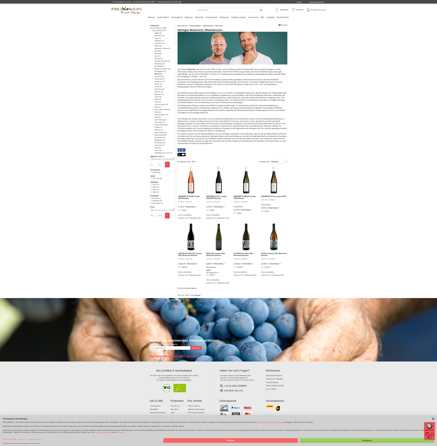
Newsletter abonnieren (317, 2)
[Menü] (433, 423)
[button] (181, 150)
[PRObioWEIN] (126, 10)
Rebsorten (199, 17)
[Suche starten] (261, 10)
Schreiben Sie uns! (233, 390)
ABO (262, 17)
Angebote (270, 17)
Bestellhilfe (154, 409)
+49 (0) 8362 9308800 (235, 386)
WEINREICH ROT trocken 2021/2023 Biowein (216, 197)
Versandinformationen (158, 412)
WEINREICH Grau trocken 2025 (273, 196)
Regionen (189, 17)
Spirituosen (224, 17)
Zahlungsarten (155, 406)
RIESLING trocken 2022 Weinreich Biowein (215, 254)
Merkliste (299, 10)
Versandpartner (275, 400)
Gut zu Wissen (271, 389)
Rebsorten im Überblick (274, 379)
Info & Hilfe (156, 400)
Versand (197, 295)
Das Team (174, 409)
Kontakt (299, 2)
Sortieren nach (264, 162)
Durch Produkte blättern (188, 288)
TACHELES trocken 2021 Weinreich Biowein (243, 254)
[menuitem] (151, 17)
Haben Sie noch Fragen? (235, 370)
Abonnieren (196, 348)
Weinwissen (273, 370)
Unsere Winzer (163, 17)
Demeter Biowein (272, 382)
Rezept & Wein (283, 17)
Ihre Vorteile (195, 400)
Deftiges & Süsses (238, 17)
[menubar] (218, 18)
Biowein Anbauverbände (275, 386)
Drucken (284, 25)
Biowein (151, 17)
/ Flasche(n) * (187, 207)
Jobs (172, 412)
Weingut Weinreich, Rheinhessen (200, 30)
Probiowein (177, 400)
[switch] (429, 437)
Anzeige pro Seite (184, 162)
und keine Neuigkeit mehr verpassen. (175, 356)
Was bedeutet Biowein (274, 375)
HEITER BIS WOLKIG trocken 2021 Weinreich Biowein (190, 254)
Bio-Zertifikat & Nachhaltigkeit (174, 370)
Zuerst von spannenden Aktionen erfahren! (184, 340)
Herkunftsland (177, 17)
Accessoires (253, 17)
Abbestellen (156, 351)
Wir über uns (175, 406)
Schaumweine (211, 17)
